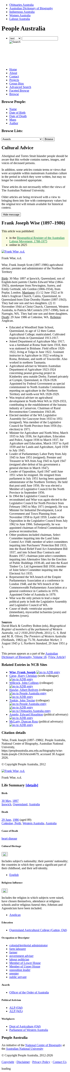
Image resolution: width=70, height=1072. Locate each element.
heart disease (9, 838)
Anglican (15, 915)
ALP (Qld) (16, 1007)
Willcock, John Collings (24, 682)
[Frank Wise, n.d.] (13, 251)
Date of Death (18, 116)
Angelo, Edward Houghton (26, 714)
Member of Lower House (25, 963)
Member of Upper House (24, 966)
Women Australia (20, 15)
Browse (14, 94)
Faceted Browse (19, 90)
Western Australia (33, 823)
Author (13, 123)
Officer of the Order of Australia (29, 992)
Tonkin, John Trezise (22, 700)
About (13, 73)
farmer (13, 952)
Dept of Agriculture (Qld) (25, 1026)
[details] (32, 785)
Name (13, 109)
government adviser (21, 956)
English (14, 874)
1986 (16, 819)
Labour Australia (19, 19)
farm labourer (17, 949)
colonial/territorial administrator (28, 945)
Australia (34, 804)
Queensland (20, 804)
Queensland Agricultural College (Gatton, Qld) (38, 930)
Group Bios (16, 83)
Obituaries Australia (21, 4)
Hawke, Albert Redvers (23, 689)
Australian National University (24, 1048)
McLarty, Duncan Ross (23, 721)
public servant (17, 977)
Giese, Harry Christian (23, 675)
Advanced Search (20, 87)
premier (14, 973)
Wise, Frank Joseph (22, 672)
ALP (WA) (16, 1011)
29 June (6, 819)
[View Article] (57, 657)
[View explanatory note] (5, 854)
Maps (12, 119)
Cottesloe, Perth (11, 823)
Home (13, 69)
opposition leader (19, 970)
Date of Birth (17, 112)
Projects (14, 80)
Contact (14, 76)
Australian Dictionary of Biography (31, 8)
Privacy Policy (41, 1062)
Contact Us (59, 1062)
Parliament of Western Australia (28, 1030)
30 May (6, 800)
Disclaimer (23, 1062)
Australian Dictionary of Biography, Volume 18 (30, 655)
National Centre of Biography (43, 1045)
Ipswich (6, 804)
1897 (15, 800)
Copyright (8, 1062)
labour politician (19, 959)
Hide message (11, 214)
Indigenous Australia (22, 11)
